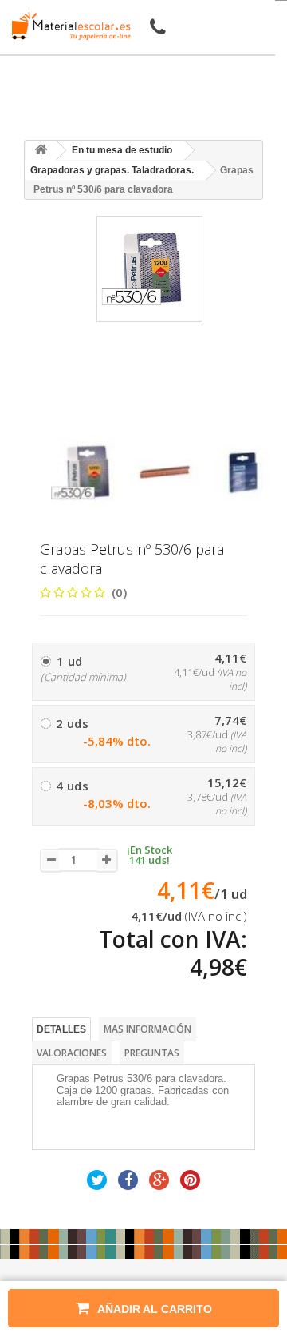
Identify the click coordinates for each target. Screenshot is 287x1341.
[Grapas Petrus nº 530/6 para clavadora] (86, 472)
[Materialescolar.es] (67, 26)
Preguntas (151, 1053)
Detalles (61, 1029)
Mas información (147, 1029)
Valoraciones (72, 1053)
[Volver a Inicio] (41, 151)
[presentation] (57, 423)
